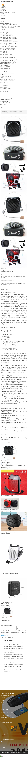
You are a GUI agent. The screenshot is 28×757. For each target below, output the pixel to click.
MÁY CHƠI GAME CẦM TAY (6, 60)
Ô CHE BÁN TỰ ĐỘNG (5, 88)
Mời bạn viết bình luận (6, 271)
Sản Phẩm (2, 21)
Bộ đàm (4, 702)
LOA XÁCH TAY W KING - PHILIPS (8, 24)
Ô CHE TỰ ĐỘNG (4, 87)
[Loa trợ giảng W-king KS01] (14, 588)
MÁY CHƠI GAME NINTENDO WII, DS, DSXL (11, 59)
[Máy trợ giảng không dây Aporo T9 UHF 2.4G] (14, 482)
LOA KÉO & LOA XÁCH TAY (7, 23)
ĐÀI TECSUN (3, 74)
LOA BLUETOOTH (4, 84)
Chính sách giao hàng (6, 715)
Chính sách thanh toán (7, 719)
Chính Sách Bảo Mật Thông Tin (9, 717)
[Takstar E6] (9, 451)
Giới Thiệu (2, 18)
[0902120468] (0, 754)
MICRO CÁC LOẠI (4, 82)
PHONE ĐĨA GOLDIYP (5, 68)
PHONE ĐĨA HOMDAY (5, 70)
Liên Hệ (1, 107)
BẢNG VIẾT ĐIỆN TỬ (5, 51)
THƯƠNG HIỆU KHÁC (5, 76)
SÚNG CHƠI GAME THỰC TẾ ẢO (8, 62)
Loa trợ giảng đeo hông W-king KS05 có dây (10, 532)
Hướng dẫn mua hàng (7, 722)
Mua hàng (8, 463)
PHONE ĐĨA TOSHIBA (5, 66)
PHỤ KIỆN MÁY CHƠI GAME (7, 63)
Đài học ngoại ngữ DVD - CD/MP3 (10, 707)
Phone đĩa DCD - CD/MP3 (8, 695)
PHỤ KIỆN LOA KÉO (5, 31)
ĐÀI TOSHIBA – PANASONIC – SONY (9, 73)
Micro (3, 700)
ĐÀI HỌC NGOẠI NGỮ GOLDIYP (8, 48)
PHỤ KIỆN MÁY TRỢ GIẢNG (7, 45)
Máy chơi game (5, 704)
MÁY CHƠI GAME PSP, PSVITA (7, 57)
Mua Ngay (4, 620)
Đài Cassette (5, 697)
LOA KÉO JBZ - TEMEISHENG (7, 27)
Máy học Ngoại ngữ (4, 101)
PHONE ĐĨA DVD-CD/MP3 (6, 65)
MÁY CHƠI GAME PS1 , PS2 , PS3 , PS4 (9, 56)
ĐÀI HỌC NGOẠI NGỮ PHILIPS (7, 49)
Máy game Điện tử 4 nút (5, 99)
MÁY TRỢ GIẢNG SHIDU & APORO (8, 38)
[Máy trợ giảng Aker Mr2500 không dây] (10, 503)
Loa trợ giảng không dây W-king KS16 (9, 573)
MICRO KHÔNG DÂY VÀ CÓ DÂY (8, 43)
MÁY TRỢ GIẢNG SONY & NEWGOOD (9, 41)
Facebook (3, 747)
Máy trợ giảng (3, 104)
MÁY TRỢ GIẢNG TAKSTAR (6, 35)
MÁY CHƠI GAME (4, 52)
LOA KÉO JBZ (3, 29)
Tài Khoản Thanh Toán (5, 95)
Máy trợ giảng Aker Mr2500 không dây (9, 509)
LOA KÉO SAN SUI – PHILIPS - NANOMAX (10, 26)
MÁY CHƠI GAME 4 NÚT (6, 54)
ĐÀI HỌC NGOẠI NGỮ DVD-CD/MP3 (8, 46)
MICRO (1, 77)
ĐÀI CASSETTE (3, 71)
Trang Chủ (2, 15)
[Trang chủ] (3, 5)
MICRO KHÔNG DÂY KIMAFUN (7, 79)
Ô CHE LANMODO (4, 85)
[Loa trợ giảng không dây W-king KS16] (14, 553)
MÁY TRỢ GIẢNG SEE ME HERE (8, 40)
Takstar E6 (3, 460)
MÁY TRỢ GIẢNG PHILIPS (6, 34)
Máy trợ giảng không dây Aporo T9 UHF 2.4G (11, 495)
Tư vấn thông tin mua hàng (6, 98)
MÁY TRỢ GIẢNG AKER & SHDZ (8, 37)
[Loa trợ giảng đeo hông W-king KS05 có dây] (14, 521)
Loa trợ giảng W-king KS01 (7, 602)
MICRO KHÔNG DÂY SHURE (7, 80)
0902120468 (2, 9)
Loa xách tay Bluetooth (5, 102)
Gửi (17, 628)
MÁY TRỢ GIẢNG (4, 32)
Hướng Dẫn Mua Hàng (5, 91)
